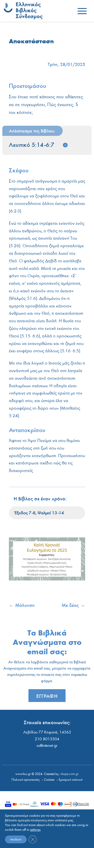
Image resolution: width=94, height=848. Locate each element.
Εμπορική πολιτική (71, 780)
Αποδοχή (15, 839)
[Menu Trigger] (82, 11)
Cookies (49, 780)
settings (35, 830)
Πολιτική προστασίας (25, 780)
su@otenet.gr (47, 745)
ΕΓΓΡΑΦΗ (47, 696)
